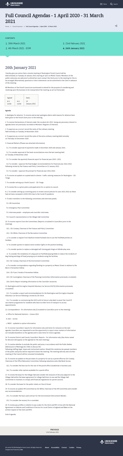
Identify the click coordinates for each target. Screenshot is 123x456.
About (47, 447)
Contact (64, 447)
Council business (17, 26)
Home (7, 26)
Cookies (71, 447)
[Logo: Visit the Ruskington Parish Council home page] (14, 4)
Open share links (116, 26)
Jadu (21, 449)
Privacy (78, 447)
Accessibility (55, 447)
